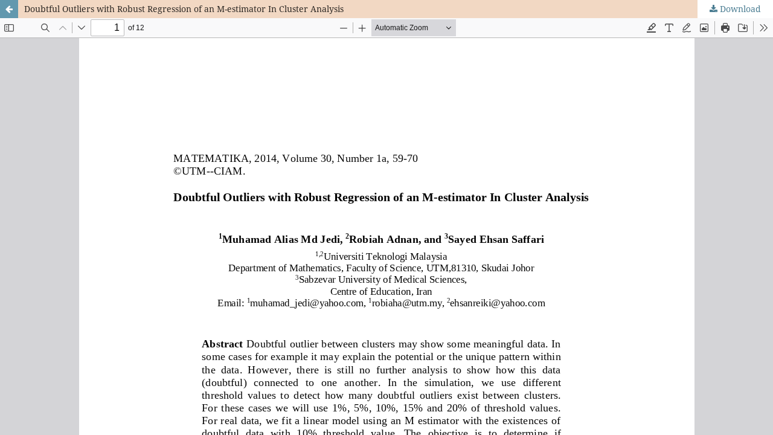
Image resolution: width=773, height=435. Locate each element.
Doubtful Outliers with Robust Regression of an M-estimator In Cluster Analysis (184, 8)
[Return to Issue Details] (9, 9)
